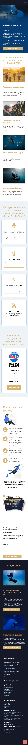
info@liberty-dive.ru (9, 729)
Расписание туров (8, 687)
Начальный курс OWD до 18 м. (11, 662)
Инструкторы (7, 704)
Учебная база (7, 706)
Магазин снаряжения (11, 681)
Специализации (8, 667)
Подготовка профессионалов (11, 671)
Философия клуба (8, 703)
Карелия (6, 689)
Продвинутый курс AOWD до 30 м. (12, 664)
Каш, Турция (7, 693)
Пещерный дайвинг (9, 670)
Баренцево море (8, 690)
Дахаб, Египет (7, 692)
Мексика (6, 695)
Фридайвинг (7, 674)
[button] (13, 48)
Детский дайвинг (8, 665)
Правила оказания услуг (10, 719)
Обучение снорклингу (9, 673)
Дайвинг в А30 (8, 676)
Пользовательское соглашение (12, 718)
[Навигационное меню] (25, 2)
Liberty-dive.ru (7, 730)
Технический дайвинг (9, 668)
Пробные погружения (9, 661)
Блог (5, 707)
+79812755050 (7, 732)
